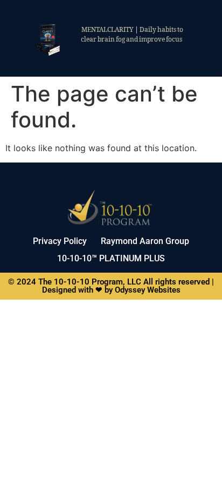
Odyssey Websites (148, 290)
